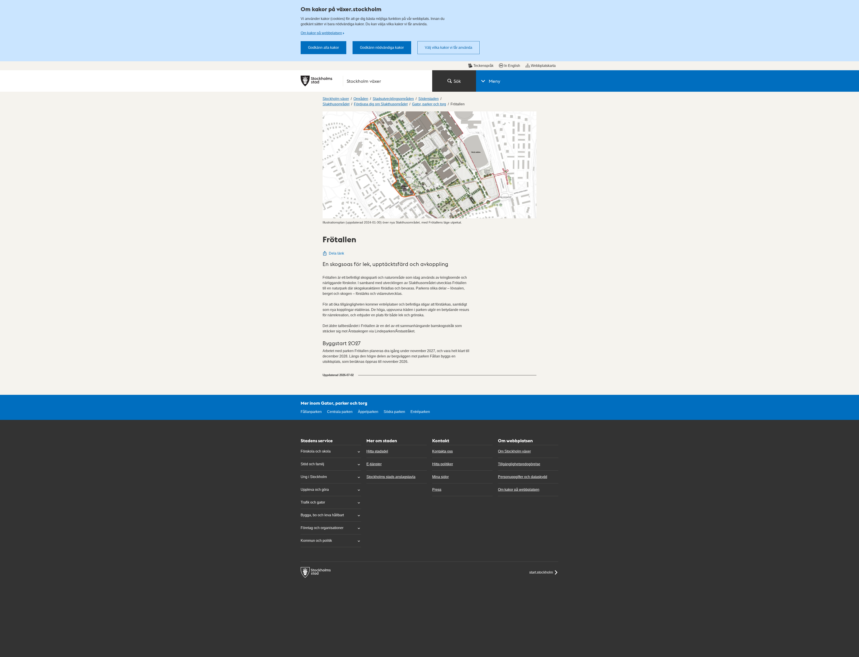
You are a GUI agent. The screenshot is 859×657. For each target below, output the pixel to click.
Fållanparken (311, 412)
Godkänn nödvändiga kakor (382, 47)
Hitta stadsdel (377, 451)
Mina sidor (440, 477)
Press (436, 489)
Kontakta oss (442, 451)
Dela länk (336, 253)
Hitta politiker (442, 464)
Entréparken (420, 412)
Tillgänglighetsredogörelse (519, 464)
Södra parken (394, 412)
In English (512, 66)
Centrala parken (340, 412)
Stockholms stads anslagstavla (390, 477)
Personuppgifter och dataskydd (522, 477)
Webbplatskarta (543, 66)
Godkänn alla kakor (323, 47)
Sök (457, 81)
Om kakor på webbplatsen (321, 33)
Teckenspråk (483, 66)
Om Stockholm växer (514, 451)
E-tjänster (374, 464)
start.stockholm (541, 572)
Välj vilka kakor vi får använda (448, 47)
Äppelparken (368, 412)
